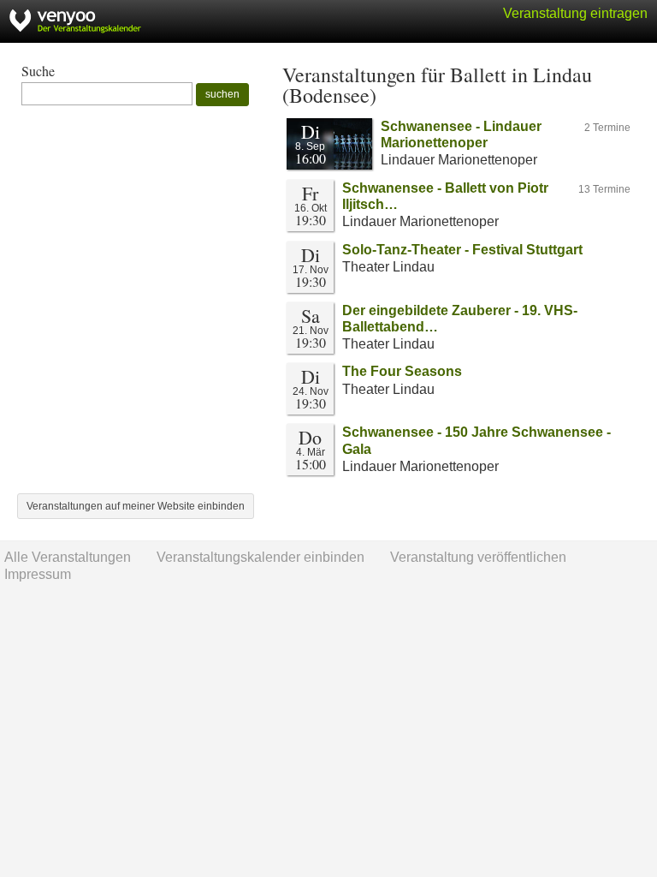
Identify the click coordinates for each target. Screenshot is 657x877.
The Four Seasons (402, 371)
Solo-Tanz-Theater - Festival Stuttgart (462, 249)
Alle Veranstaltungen (67, 557)
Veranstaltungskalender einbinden (260, 557)
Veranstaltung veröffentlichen (478, 557)
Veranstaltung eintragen (575, 13)
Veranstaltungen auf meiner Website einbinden (136, 506)
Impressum (37, 574)
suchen (222, 94)
